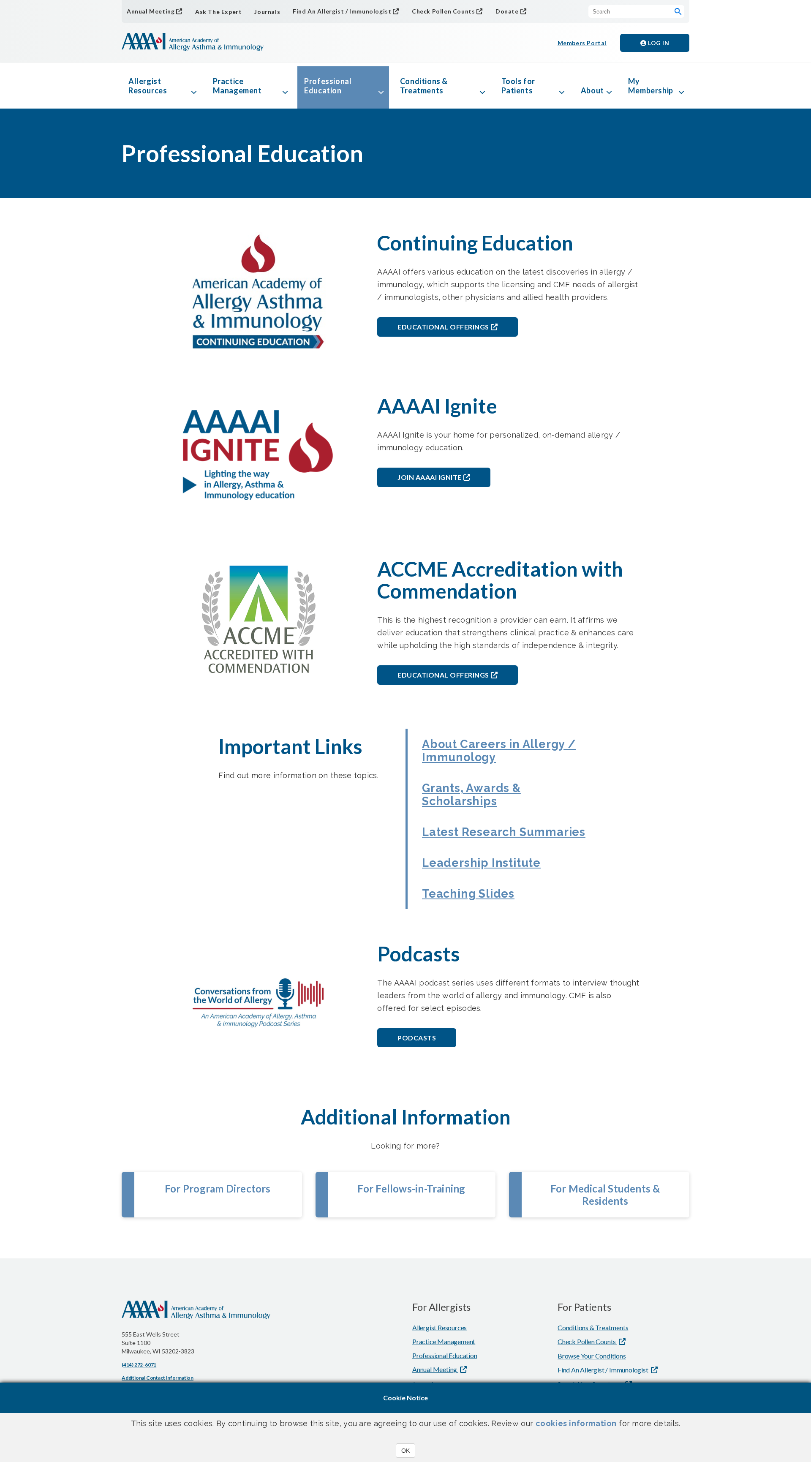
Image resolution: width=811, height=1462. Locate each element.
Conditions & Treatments (424, 85)
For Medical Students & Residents (605, 1194)
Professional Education (327, 85)
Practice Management (237, 85)
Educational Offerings (443, 327)
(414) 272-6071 (139, 1364)
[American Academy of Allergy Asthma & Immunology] (193, 42)
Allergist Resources (147, 85)
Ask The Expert (218, 11)
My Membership (650, 85)
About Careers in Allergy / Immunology (499, 751)
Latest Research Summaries (503, 832)
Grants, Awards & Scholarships (471, 794)
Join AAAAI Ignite (429, 477)
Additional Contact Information (157, 1378)
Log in (658, 42)
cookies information (576, 1423)
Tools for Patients (518, 85)
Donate (507, 11)
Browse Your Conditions (592, 1356)
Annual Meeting (150, 11)
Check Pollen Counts (443, 11)
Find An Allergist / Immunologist (342, 11)
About (592, 90)
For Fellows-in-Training (411, 1188)
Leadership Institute (481, 862)
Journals (267, 11)
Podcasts (416, 1038)
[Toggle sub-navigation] (194, 85)
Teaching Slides (468, 893)
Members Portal (582, 42)
